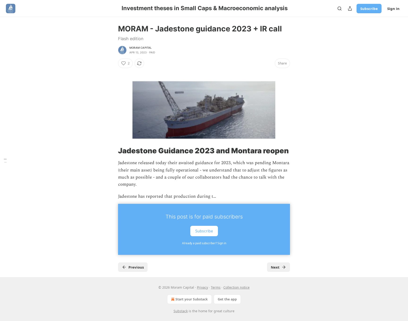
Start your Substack (191, 299)
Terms (216, 287)
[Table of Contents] (5, 160)
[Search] (339, 8)
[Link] (111, 72)
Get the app (227, 299)
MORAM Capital (140, 47)
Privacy (202, 287)
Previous (136, 267)
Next (275, 267)
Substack (181, 311)
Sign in (393, 8)
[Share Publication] (350, 8)
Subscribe (369, 8)
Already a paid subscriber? (204, 243)
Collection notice (236, 287)
